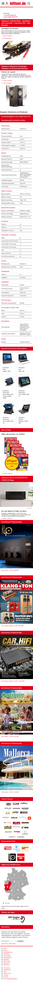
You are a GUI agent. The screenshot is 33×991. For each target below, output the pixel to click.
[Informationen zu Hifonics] (22, 818)
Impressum (6, 968)
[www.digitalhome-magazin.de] (8, 851)
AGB (4, 971)
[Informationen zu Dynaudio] (16, 808)
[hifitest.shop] (20, 860)
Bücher (5, 950)
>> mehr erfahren (6, 473)
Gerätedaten (7, 956)
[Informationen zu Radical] (25, 828)
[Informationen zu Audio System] (16, 804)
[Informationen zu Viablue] (25, 833)
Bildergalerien (7, 957)
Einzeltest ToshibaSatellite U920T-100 (23, 420)
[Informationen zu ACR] (8, 804)
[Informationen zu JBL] (29, 819)
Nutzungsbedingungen (10, 979)
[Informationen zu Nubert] (8, 827)
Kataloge (6, 959)
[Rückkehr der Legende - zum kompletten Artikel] (16, 96)
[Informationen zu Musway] (25, 823)
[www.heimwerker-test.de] (25, 851)
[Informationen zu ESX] (7, 813)
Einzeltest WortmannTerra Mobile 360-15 (8, 420)
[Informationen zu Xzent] (12, 837)
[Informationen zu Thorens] (17, 832)
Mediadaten (7, 970)
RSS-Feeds (6, 961)
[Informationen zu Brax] (8, 809)
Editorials (6, 965)
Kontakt (5, 977)
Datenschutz (7, 973)
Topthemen (6, 963)
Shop (5, 948)
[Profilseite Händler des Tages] (16, 919)
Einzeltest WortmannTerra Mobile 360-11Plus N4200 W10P (8, 394)
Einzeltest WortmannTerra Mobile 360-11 (24, 393)
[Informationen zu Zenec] (20, 837)
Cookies (5, 975)
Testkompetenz (8, 952)
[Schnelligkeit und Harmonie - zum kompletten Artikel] (16, 52)
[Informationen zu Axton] (24, 803)
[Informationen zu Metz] (16, 823)
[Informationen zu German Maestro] (24, 812)
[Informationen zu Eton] (15, 812)
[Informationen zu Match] (8, 823)
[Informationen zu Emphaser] (25, 809)
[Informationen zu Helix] (14, 818)
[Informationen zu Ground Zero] (5, 818)
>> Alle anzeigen (6, 38)
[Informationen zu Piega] (16, 827)
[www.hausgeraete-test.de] (16, 851)
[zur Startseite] (18, 3)
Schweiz (7, 903)
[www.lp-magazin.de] (12, 860)
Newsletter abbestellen (8, 944)
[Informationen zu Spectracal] (8, 832)
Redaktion (6, 954)
